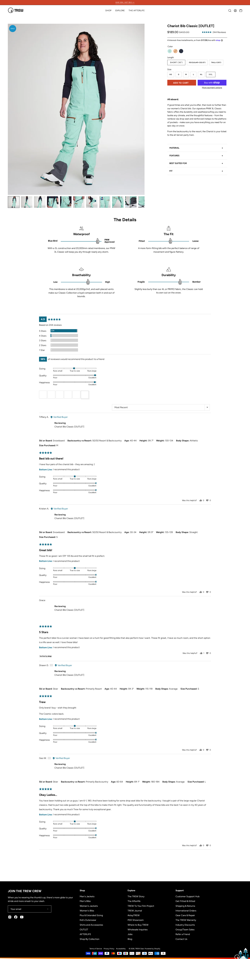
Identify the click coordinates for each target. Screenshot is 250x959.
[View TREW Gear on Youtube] (22, 917)
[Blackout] (181, 51)
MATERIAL (196, 148)
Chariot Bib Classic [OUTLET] (69, 426)
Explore (131, 890)
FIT (196, 171)
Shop (82, 890)
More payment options (212, 87)
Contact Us (181, 938)
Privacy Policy (109, 949)
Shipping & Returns (185, 905)
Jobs (130, 934)
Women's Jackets (89, 905)
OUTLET (84, 929)
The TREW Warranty (186, 920)
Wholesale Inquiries (138, 929)
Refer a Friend (183, 934)
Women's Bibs (87, 910)
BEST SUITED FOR (196, 163)
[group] (125, 2)
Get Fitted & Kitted (185, 901)
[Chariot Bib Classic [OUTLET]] (14, 202)
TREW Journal (135, 910)
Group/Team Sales (185, 929)
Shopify (157, 949)
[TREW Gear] (15, 10)
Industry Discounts (185, 924)
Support (180, 890)
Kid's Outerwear (88, 920)
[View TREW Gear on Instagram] (10, 917)
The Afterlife (134, 901)
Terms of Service (95, 949)
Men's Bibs (85, 901)
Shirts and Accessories (91, 924)
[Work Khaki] (175, 51)
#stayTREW (134, 915)
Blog (130, 938)
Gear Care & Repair (185, 915)
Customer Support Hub (187, 896)
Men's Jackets (87, 896)
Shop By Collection (89, 938)
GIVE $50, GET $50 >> (125, 2)
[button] (120, 10)
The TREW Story (136, 896)
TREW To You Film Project (141, 905)
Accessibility (121, 949)
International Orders (186, 910)
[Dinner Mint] (170, 51)
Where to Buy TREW (138, 924)
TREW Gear (139, 949)
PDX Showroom (136, 920)
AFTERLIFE (85, 934)
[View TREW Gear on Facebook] (16, 917)
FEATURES (196, 155)
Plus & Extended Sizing (91, 915)
